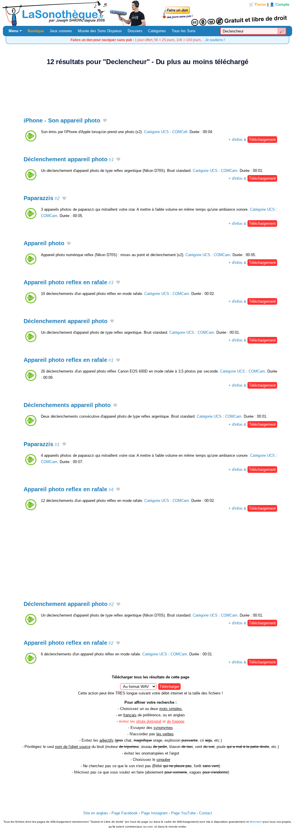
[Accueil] (147, 13)
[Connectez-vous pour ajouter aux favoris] (105, 120)
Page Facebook (124, 813)
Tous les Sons (184, 31)
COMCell (179, 132)
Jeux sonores (61, 31)
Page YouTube (183, 813)
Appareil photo (44, 243)
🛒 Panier (257, 4)
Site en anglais (95, 813)
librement (256, 821)
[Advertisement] (147, 88)
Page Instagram (154, 813)
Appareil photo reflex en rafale (69, 282)
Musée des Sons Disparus (100, 31)
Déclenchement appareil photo (69, 159)
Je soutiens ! (215, 40)
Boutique (36, 31)
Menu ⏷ (15, 31)
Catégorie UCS (156, 132)
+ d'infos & (252, 139)
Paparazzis (42, 198)
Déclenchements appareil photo (67, 405)
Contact (205, 813)
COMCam (229, 170)
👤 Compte (279, 4)
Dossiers (135, 31)
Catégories (157, 31)
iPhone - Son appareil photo (62, 120)
